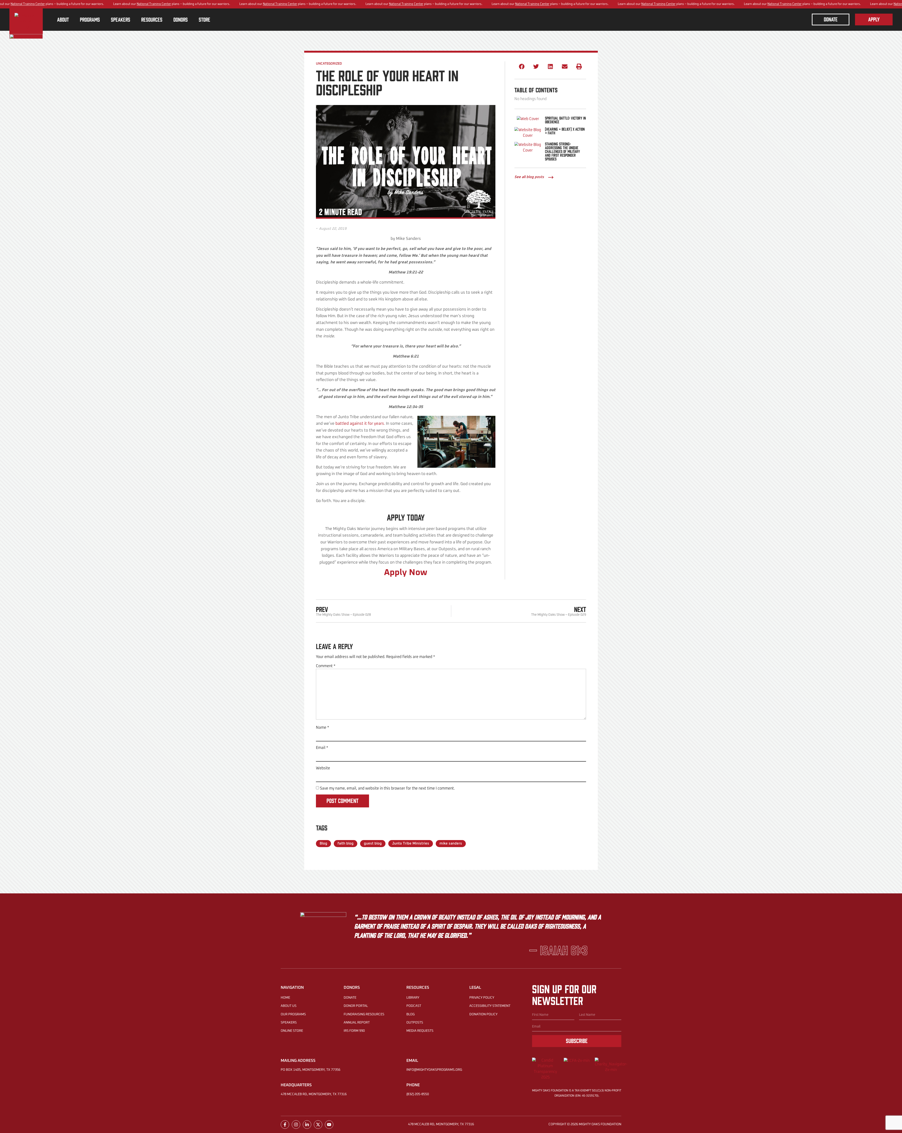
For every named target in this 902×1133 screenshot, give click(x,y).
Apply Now (405, 572)
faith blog (346, 843)
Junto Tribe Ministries (410, 843)
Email (322, 748)
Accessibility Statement (489, 1006)
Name (322, 727)
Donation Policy (483, 1014)
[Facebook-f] (285, 1124)
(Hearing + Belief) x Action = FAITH (565, 131)
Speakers (289, 1022)
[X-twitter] (318, 1124)
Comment (325, 666)
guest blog (373, 843)
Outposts (414, 1022)
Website (323, 768)
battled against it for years (359, 424)
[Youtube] (329, 1124)
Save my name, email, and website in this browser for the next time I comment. (387, 788)
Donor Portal (356, 1006)
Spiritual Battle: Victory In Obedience (565, 120)
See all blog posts (529, 177)
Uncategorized (329, 63)
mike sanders (450, 843)
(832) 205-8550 (417, 1094)
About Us (288, 1006)
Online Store (292, 1030)
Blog (323, 843)
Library (412, 997)
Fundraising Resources (364, 1014)
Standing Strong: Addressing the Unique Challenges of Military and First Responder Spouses (562, 151)
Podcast (413, 1006)
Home (285, 997)
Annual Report (357, 1022)
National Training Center (28, 4)
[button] (521, 66)
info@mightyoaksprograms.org (434, 1069)
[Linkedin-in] (307, 1124)
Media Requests (419, 1030)
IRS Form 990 (354, 1030)
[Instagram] (296, 1124)
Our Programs (293, 1014)
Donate (350, 997)
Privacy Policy (481, 997)
